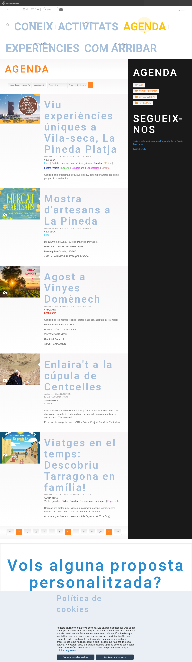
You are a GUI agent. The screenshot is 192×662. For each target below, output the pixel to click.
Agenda (155, 72)
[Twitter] (7, 9)
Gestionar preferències (115, 657)
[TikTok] (27, 9)
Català (180, 10)
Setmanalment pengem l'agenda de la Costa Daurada (158, 143)
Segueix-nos (158, 124)
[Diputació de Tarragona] (96, 3)
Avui (140, 85)
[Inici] (96, 21)
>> (118, 532)
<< (10, 532)
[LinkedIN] (24, 9)
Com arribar (120, 48)
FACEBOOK (139, 148)
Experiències (42, 48)
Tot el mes (144, 103)
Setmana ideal (146, 97)
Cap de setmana (147, 91)
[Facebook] (11, 9)
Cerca (90, 85)
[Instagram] (20, 9)
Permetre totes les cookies (75, 657)
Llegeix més (86, 141)
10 (100, 532)
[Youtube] (15, 9)
